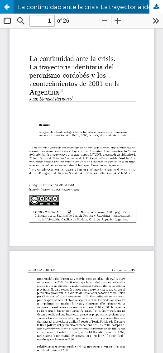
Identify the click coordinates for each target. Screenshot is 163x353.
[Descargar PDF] (156, 7)
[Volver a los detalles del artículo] (7, 7)
